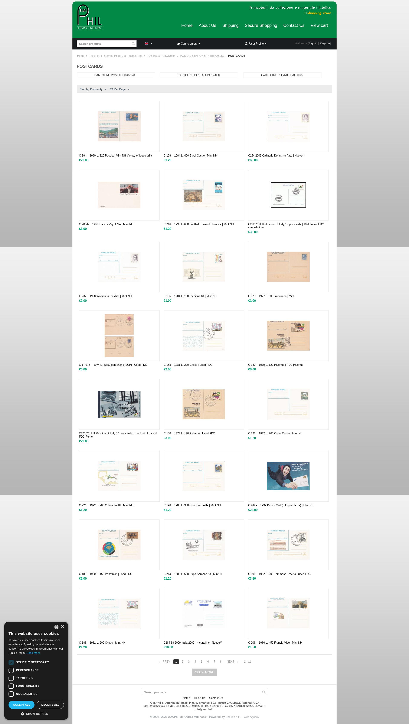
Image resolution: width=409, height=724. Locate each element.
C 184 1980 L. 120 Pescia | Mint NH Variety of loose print (115, 155)
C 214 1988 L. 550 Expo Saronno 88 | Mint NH (193, 574)
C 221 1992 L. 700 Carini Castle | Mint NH (275, 433)
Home (187, 25)
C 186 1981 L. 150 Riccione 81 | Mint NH (190, 296)
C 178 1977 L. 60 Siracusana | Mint (271, 296)
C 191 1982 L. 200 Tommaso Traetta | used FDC (279, 574)
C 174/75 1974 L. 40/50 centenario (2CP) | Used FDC (113, 364)
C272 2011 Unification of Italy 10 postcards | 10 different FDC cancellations (286, 226)
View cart (319, 25)
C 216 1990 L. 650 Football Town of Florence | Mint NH (199, 224)
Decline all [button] (50, 704)
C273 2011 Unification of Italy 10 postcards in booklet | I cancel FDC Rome (118, 435)
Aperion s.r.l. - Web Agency (242, 716)
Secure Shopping (261, 25)
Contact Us (293, 25)
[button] (36, 713)
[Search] (133, 44)
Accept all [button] (21, 704)
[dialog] (36, 671)
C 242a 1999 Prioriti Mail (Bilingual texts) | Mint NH (280, 505)
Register (325, 43)
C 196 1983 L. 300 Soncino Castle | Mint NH (192, 505)
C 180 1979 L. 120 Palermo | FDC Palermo (275, 364)
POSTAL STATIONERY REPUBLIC (202, 55)
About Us (207, 25)
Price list (94, 55)
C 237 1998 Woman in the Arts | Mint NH (105, 296)
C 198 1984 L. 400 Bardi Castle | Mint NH (190, 155)
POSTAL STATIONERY (161, 55)
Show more (204, 672)
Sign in (313, 43)
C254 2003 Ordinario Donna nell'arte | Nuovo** (276, 155)
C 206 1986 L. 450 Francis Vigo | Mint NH (275, 642)
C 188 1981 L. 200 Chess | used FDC (188, 364)
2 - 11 (247, 661)
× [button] (62, 626)
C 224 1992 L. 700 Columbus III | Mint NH (106, 505)
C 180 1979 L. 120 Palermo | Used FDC (189, 433)
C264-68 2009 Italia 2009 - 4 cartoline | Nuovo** (193, 642)
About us (199, 697)
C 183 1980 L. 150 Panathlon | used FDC (105, 574)
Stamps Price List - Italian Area (123, 55)
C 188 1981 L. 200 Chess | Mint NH (102, 642)
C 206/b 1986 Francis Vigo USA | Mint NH (106, 224)
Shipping (230, 25)
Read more (33, 652)
